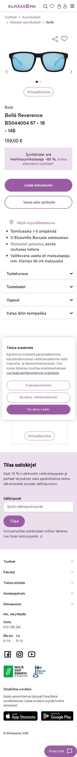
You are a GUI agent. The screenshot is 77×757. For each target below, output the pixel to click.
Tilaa (14, 521)
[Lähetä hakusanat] (45, 6)
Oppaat (13, 299)
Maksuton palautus (26, 243)
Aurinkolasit (31, 16)
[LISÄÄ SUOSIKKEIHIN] (65, 38)
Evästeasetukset (38, 385)
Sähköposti (12, 499)
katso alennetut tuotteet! (44, 161)
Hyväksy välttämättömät (38, 397)
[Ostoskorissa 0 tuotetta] (58, 6)
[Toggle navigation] (72, 4)
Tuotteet (11, 16)
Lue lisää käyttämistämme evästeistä (33, 373)
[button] (65, 6)
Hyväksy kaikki (38, 409)
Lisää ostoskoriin (38, 185)
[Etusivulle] (22, 3)
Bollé (50, 22)
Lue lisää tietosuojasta (21, 536)
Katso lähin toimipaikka (26, 313)
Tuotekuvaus (17, 273)
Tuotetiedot (16, 286)
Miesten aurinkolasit (25, 22)
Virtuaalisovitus (38, 91)
